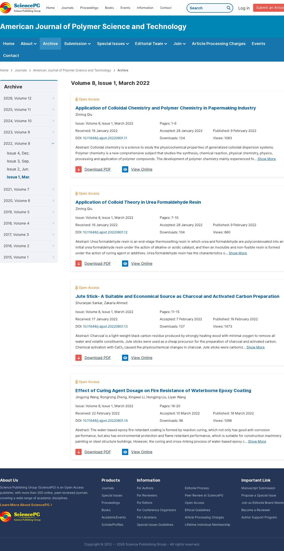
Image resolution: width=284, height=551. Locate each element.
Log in (244, 8)
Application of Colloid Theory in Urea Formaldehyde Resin (138, 202)
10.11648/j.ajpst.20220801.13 (105, 326)
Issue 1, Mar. (18, 177)
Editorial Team (149, 43)
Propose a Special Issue (258, 495)
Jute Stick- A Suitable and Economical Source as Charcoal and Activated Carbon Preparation (177, 296)
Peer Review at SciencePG (204, 495)
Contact (166, 8)
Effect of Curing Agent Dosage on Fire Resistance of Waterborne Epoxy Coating (163, 390)
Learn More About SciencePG (25, 505)
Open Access (194, 502)
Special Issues (111, 43)
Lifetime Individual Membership (207, 524)
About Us (9, 480)
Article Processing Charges (219, 43)
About (27, 43)
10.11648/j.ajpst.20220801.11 (105, 138)
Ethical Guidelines (197, 510)
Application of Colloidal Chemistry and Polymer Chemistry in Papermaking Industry (165, 108)
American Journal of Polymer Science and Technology (72, 70)
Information (145, 8)
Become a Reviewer (255, 510)
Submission (76, 43)
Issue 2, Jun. (18, 169)
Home (50, 8)
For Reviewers (147, 495)
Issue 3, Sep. (18, 161)
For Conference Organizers (156, 510)
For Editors (144, 502)
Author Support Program (259, 517)
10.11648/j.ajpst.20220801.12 (105, 232)
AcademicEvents (114, 517)
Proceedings (89, 8)
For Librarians (146, 517)
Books (109, 8)
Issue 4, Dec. (18, 153)
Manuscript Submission (258, 488)
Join (178, 43)
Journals (67, 8)
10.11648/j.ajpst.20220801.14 (105, 421)
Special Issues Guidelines (155, 524)
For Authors (145, 488)
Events (125, 8)
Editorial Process (197, 488)
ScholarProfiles (112, 524)
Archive (50, 43)
